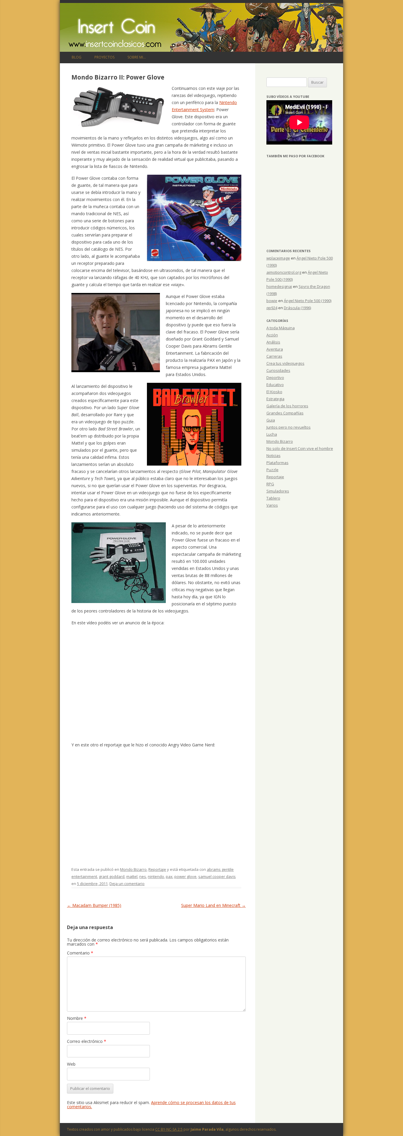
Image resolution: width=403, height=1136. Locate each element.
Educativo (275, 384)
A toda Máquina (280, 327)
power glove (185, 876)
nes (142, 876)
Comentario (80, 953)
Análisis (273, 342)
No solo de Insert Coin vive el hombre (299, 448)
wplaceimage (278, 258)
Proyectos (104, 57)
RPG (270, 484)
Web (71, 1064)
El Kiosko (274, 391)
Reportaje (157, 869)
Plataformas (277, 462)
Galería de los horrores (287, 406)
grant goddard (111, 876)
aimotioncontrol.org (283, 272)
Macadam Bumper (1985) (94, 905)
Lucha (271, 434)
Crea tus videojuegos (285, 363)
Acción (272, 335)
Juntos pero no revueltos (288, 427)
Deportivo (275, 377)
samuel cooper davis (217, 876)
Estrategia (275, 398)
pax (169, 876)
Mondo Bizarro (133, 869)
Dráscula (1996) (297, 307)
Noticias (273, 455)
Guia (270, 420)
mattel (131, 876)
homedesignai (279, 286)
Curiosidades (278, 370)
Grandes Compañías (285, 413)
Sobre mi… (136, 57)
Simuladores (277, 491)
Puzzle (272, 469)
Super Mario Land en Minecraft (213, 905)
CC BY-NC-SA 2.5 (169, 1129)
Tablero (273, 498)
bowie (271, 300)
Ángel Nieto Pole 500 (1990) (307, 300)
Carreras (274, 356)
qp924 (271, 307)
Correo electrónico (86, 1041)
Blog (76, 57)
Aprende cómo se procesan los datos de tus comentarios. (151, 1104)
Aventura (274, 349)
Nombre (76, 1018)
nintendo (156, 876)
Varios (272, 505)
